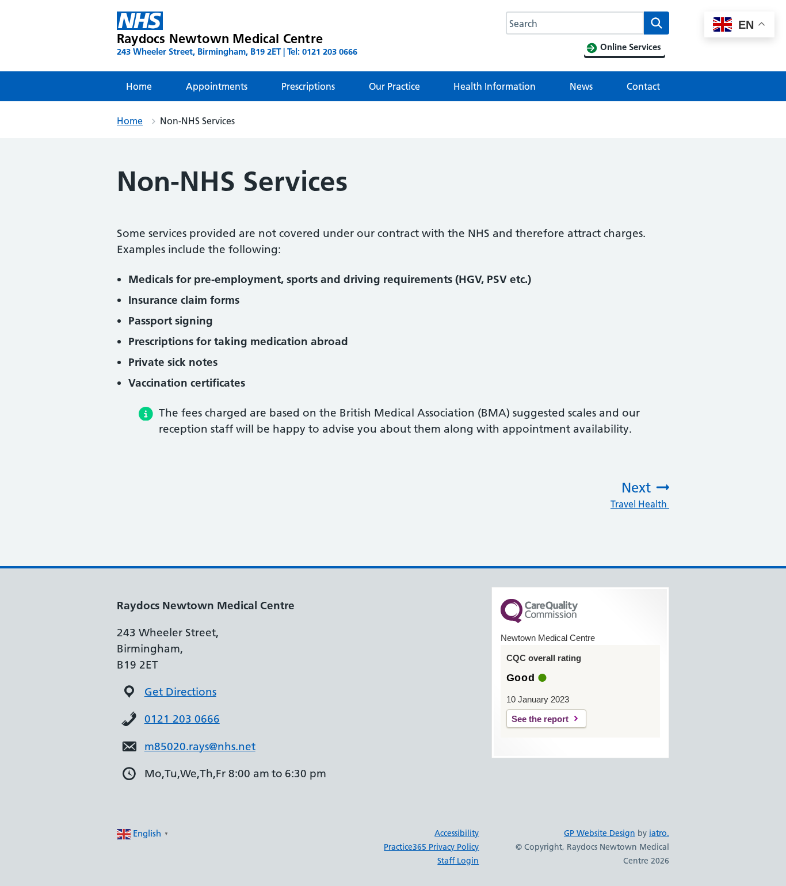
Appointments (216, 86)
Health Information (494, 86)
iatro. (659, 833)
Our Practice (394, 86)
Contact (643, 86)
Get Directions (180, 691)
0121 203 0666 (182, 718)
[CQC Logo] (539, 620)
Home (139, 86)
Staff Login (458, 861)
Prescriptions (308, 86)
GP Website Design (599, 833)
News (581, 86)
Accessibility (456, 833)
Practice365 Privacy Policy (431, 847)
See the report (540, 719)
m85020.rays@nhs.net (199, 746)
